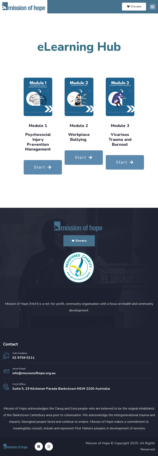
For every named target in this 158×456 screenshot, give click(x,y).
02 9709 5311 (23, 357)
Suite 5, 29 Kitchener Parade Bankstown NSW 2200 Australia (61, 388)
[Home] (79, 226)
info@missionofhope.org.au (34, 373)
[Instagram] (49, 446)
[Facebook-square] (39, 446)
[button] (152, 6)
